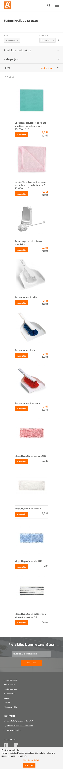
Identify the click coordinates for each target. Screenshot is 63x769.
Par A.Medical (9, 693)
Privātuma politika (11, 707)
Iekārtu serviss (9, 684)
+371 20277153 (26, 725)
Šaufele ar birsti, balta (26, 297)
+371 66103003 (13, 725)
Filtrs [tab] (28, 67)
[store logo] (7, 5)
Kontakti (7, 702)
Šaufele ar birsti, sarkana (27, 403)
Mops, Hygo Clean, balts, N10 (29, 508)
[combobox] (31, 16)
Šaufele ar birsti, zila (25, 350)
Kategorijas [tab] (11, 59)
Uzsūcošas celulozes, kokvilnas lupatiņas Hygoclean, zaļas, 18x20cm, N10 (30, 125)
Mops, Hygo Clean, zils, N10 (28, 561)
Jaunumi (7, 698)
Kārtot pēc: (43, 36)
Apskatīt (21, 134)
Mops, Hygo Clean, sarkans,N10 (30, 456)
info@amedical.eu (14, 730)
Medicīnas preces (11, 689)
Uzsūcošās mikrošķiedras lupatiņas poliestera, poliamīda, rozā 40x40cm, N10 (31, 185)
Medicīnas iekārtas (11, 680)
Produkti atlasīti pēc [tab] (16, 50)
